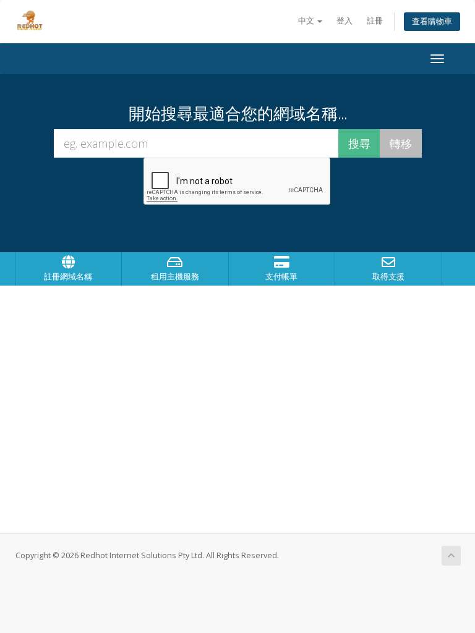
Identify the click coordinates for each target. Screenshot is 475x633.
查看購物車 (432, 21)
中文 (307, 20)
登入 (344, 20)
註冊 (375, 20)
